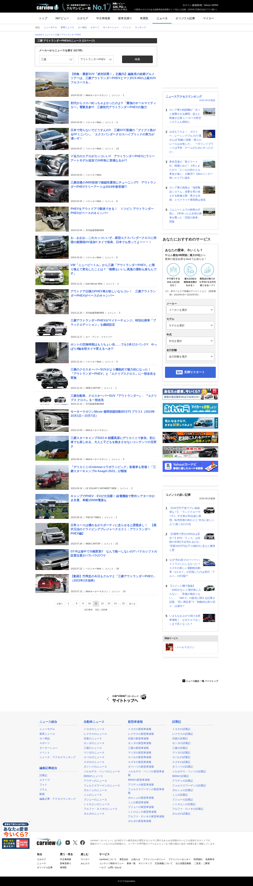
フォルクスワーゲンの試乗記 (189, 785)
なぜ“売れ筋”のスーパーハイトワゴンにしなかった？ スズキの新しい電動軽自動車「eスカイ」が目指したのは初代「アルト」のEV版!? (192, 567)
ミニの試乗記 (180, 794)
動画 (42, 794)
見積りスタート (194, 372)
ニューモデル (47, 729)
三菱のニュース (93, 747)
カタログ (82, 18)
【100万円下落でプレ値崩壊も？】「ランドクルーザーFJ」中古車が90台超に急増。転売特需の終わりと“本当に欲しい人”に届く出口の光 (191, 516)
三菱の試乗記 (180, 747)
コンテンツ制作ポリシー (111, 863)
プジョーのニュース (95, 799)
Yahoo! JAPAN (211, 5)
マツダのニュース (94, 752)
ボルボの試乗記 (181, 813)
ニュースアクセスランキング (184, 96)
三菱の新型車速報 (138, 747)
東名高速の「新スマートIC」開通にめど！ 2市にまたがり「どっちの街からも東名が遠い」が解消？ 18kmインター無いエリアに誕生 (191, 169)
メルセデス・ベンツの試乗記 (189, 771)
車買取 (144, 18)
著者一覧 (131, 863)
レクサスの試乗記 (182, 733)
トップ (43, 18)
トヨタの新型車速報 (139, 729)
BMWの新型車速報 (139, 779)
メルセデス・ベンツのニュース (102, 771)
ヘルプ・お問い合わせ (110, 867)
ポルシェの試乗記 (182, 790)
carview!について (107, 859)
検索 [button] (137, 59)
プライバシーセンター (179, 859)
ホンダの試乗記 (181, 743)
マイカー (208, 18)
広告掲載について (164, 863)
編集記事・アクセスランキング (57, 798)
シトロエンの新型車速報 (142, 811)
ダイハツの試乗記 (182, 766)
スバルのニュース (94, 757)
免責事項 (209, 859)
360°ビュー (62, 18)
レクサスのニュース (95, 733)
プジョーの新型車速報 (141, 806)
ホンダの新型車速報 (139, 743)
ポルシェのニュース (95, 790)
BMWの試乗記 (180, 776)
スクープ (44, 779)
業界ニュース (47, 733)
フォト (43, 784)
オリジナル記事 (185, 18)
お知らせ (135, 859)
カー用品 (44, 738)
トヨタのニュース (94, 729)
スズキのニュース (94, 761)
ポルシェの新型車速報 (141, 797)
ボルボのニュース (94, 813)
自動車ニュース (94, 721)
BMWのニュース (93, 776)
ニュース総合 (48, 721)
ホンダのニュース (94, 743)
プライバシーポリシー (154, 859)
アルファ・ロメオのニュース (100, 808)
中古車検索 (103, 18)
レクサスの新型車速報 (141, 733)
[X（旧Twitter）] (75, 843)
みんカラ (85, 863)
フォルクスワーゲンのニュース (102, 785)
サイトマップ (145, 863)
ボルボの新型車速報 (139, 821)
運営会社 (123, 859)
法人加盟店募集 (183, 863)
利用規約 (198, 859)
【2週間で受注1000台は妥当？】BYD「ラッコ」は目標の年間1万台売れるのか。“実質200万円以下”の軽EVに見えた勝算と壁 (192, 541)
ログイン (187, 5)
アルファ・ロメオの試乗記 (187, 808)
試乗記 (43, 775)
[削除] (29, 821)
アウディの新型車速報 (141, 784)
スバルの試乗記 (181, 757)
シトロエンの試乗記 (184, 804)
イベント (44, 752)
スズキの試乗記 (181, 761)
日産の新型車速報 (138, 738)
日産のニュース (93, 738)
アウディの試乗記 (182, 780)
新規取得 (197, 5)
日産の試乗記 (180, 738)
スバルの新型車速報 (139, 757)
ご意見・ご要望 (202, 863)
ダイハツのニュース (95, 766)
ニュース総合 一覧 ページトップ (202, 681)
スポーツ (44, 743)
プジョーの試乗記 (182, 799)
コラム (43, 789)
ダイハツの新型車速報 (141, 766)
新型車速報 (135, 721)
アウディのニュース (95, 780)
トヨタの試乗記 (181, 729)
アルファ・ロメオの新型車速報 (146, 816)
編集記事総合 (48, 768)
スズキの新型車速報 (139, 761)
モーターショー (48, 747)
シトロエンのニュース (97, 804)
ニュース (162, 18)
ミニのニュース (93, 794)
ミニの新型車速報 (138, 802)
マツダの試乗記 (181, 752)
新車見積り (125, 18)
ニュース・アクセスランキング (57, 757)
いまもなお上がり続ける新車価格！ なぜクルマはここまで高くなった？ (184, 619)
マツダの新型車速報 (139, 752)
